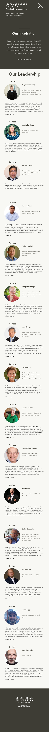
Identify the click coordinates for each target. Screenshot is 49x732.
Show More (9, 114)
